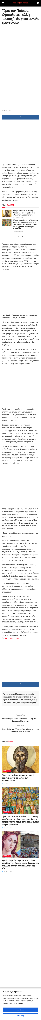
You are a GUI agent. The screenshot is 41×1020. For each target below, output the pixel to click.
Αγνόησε (20, 1010)
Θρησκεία (6, 770)
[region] (20, 1004)
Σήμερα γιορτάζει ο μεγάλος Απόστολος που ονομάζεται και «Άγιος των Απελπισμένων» (24, 213)
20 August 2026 (18, 231)
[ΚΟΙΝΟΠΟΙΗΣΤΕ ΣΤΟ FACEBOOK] (20, 117)
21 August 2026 (18, 217)
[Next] (22, 236)
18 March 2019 (6, 111)
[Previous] (18, 236)
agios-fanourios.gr (12, 638)
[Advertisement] (20, 46)
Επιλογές (20, 1016)
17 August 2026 (7, 871)
